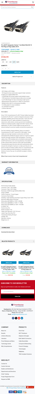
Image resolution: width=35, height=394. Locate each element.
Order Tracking (5, 374)
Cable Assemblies (23, 341)
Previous (30, 241)
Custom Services (5, 366)
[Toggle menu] (2, 2)
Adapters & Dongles (24, 336)
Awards (3, 333)
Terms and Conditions (22, 388)
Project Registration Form (7, 376)
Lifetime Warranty (6, 336)
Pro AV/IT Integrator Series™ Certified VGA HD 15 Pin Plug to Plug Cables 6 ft (26, 268)
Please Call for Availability (8, 273)
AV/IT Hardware (23, 333)
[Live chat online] (30, 387)
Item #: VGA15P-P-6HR (26, 271)
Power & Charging (23, 346)
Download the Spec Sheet (8, 232)
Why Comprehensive (6, 346)
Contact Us (4, 363)
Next (33, 241)
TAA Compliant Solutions (25, 354)
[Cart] (33, 2)
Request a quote (16, 53)
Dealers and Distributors (7, 368)
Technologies (22, 349)
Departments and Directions (8, 371)
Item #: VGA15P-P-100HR (8, 271)
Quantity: (4, 65)
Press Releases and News (7, 341)
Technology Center (6, 343)
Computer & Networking (25, 343)
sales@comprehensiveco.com (19, 314)
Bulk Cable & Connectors (25, 338)
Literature (3, 338)
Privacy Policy (13, 388)
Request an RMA (5, 379)
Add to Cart (9, 262)
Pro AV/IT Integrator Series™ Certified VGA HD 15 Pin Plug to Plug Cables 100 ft (9, 268)
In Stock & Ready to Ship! (26, 273)
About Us (3, 330)
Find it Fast (21, 330)
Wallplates (21, 351)
